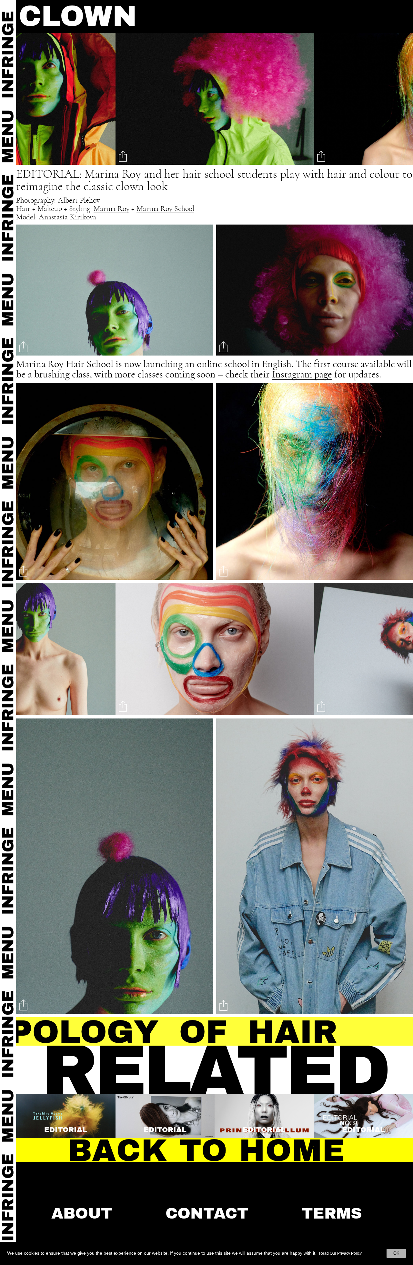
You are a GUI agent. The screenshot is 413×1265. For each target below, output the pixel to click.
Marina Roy (111, 209)
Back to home (207, 1150)
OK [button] (396, 1253)
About (81, 1213)
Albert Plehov (79, 200)
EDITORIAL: (49, 174)
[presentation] (36, 100)
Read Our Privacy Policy (340, 1253)
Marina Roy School (165, 209)
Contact (207, 1213)
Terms (332, 1213)
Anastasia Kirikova (67, 217)
